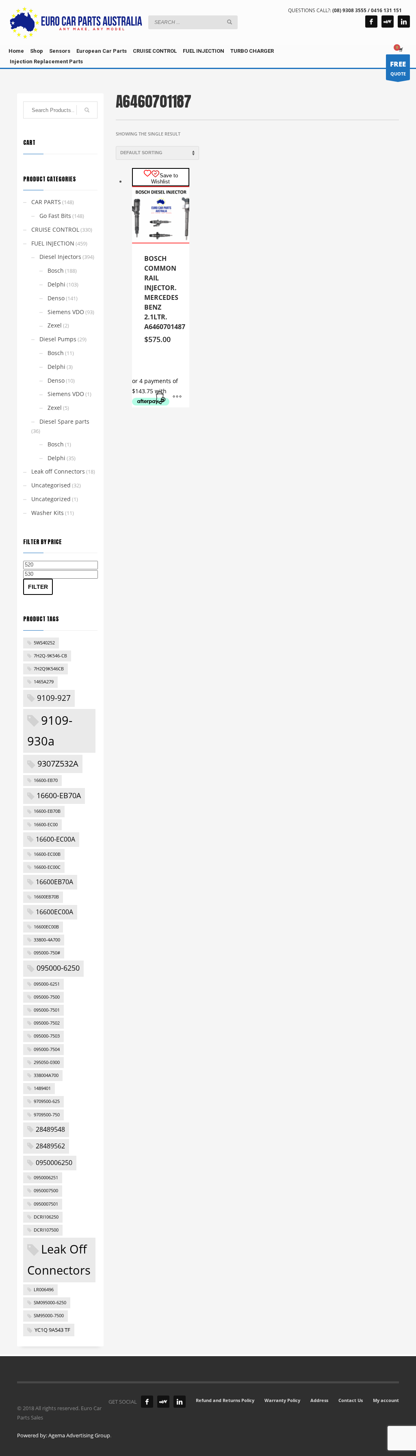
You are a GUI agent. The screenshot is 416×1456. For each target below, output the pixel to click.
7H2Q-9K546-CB (50, 656)
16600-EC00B (47, 854)
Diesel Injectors (60, 257)
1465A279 (44, 682)
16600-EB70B (47, 811)
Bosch (56, 270)
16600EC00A (54, 911)
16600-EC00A (55, 839)
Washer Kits (47, 513)
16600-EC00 (46, 824)
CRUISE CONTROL (55, 229)
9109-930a (49, 730)
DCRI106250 (46, 1217)
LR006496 (44, 1289)
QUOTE (398, 68)
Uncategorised (51, 485)
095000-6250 (58, 968)
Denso (56, 298)
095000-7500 (47, 997)
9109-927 (54, 698)
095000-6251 (47, 984)
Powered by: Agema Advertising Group (63, 1435)
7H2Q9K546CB (49, 669)
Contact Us (350, 1400)
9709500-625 (47, 1101)
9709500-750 (47, 1115)
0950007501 (46, 1204)
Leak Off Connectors (59, 1259)
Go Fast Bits (55, 216)
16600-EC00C (47, 867)
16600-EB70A (59, 795)
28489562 (50, 1146)
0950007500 (46, 1190)
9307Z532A (57, 763)
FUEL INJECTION (52, 243)
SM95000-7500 (49, 1315)
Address (319, 1400)
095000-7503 (47, 1036)
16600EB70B (46, 897)
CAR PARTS (46, 202)
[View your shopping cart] (400, 49)
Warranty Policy (282, 1400)
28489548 (50, 1129)
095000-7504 (47, 1049)
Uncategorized (51, 499)
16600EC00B (46, 927)
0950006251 (46, 1177)
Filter (38, 587)
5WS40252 (44, 643)
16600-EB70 (46, 780)
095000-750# (47, 953)
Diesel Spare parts (64, 421)
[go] (229, 22)
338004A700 (46, 1075)
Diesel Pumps (57, 339)
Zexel (55, 325)
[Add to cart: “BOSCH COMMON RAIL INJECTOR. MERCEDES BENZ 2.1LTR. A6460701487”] (161, 397)
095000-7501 (47, 1010)
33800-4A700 (47, 940)
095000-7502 (47, 1023)
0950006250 (54, 1162)
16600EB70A (54, 881)
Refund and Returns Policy (225, 1400)
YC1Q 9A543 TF (52, 1329)
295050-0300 (47, 1062)
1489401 (42, 1088)
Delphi (56, 284)
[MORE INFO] (177, 397)
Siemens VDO (66, 312)
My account (386, 1400)
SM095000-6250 (50, 1302)
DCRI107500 (46, 1230)
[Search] (87, 109)
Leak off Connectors (58, 471)
